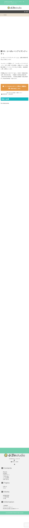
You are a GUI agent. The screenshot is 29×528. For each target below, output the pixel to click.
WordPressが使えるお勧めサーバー (11, 508)
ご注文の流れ (6, 476)
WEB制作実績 (6, 495)
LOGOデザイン (6, 474)
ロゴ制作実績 (6, 496)
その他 (4, 498)
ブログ (4, 488)
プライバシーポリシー (8, 507)
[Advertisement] (14, 34)
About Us (5, 471)
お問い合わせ (6, 479)
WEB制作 (5, 473)
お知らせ (5, 486)
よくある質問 (6, 477)
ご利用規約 (5, 505)
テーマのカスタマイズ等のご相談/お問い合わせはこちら (15, 87)
